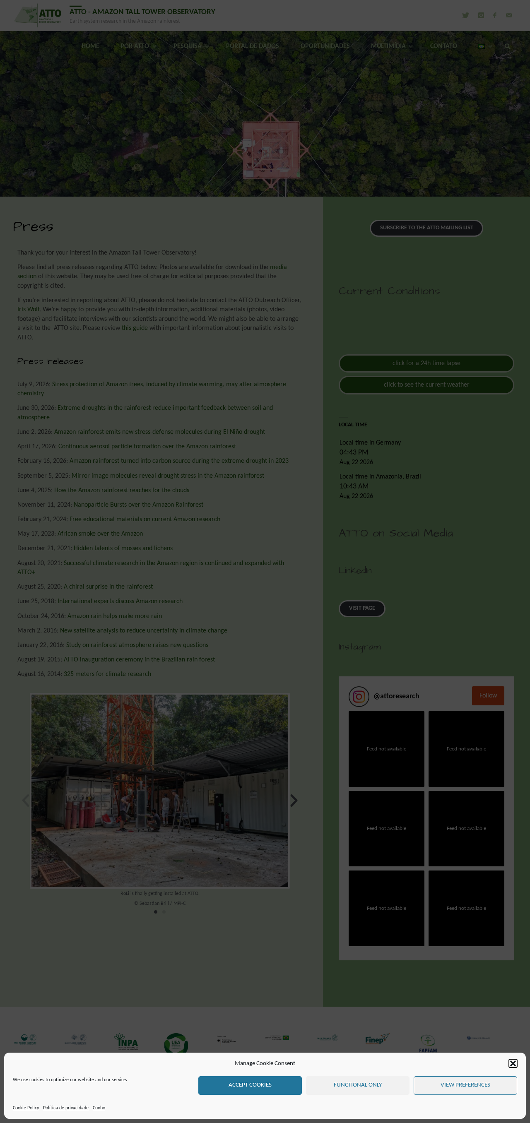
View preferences (465, 1085)
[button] (513, 1063)
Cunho (99, 1108)
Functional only (358, 1085)
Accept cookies (250, 1085)
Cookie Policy (26, 1108)
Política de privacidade (66, 1108)
